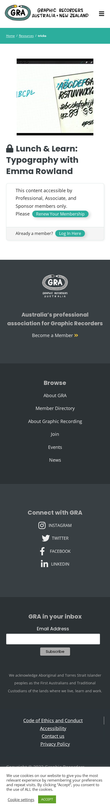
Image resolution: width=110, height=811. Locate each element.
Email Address (53, 628)
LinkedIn (60, 563)
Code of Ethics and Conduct (53, 720)
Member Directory (55, 408)
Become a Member (53, 335)
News (55, 460)
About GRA (55, 395)
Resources (26, 36)
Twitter (60, 537)
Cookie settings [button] (21, 799)
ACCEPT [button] (47, 799)
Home (10, 36)
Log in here (70, 233)
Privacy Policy (55, 744)
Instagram (60, 525)
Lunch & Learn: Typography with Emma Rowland (42, 160)
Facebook (60, 550)
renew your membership (60, 214)
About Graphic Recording (55, 421)
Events (55, 447)
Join (55, 434)
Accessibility (53, 728)
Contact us (53, 736)
